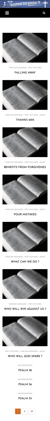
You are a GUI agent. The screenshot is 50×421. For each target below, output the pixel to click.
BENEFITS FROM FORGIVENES (25, 167)
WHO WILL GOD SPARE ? (25, 356)
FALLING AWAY (25, 72)
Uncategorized (25, 365)
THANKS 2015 (25, 120)
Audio (42, 115)
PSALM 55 (25, 398)
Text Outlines (35, 68)
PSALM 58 (25, 370)
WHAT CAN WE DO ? (25, 261)
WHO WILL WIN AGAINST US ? (25, 309)
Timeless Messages (18, 68)
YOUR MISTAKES (25, 214)
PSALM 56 (25, 384)
